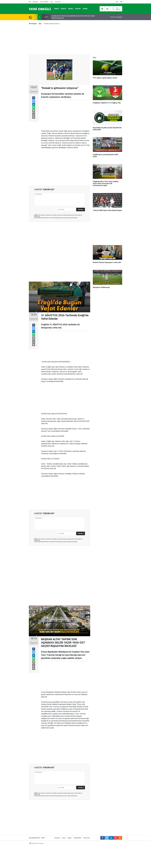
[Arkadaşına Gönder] (33, 110)
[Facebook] (33, 97)
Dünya (85, 9)
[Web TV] (117, 2)
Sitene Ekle (58, 1)
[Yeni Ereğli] (40, 8)
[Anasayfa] (30, 1)
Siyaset (78, 9)
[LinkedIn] (33, 104)
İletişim (70, 838)
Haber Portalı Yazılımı (38, 843)
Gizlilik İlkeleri (77, 838)
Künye (56, 9)
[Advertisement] (19, 51)
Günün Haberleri (44, 1)
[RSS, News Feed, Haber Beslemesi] (120, 838)
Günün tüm (116, 17)
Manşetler (35, 1)
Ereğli (70, 9)
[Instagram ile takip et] (115, 838)
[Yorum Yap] (33, 117)
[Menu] (102, 8)
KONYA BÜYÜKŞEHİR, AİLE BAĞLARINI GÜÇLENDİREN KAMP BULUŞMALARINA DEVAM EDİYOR (70, 17)
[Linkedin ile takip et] (111, 838)
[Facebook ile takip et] (102, 838)
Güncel (63, 9)
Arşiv (51, 1)
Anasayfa (57, 838)
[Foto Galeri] (121, 2)
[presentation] (35, 17)
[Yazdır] (33, 114)
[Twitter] (33, 101)
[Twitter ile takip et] (107, 838)
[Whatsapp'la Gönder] (33, 107)
